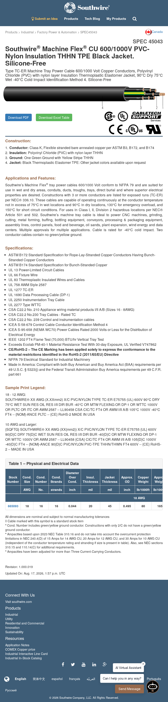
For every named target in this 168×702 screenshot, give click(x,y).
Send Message (129, 689)
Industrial (27, 32)
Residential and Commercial (24, 623)
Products (11, 32)
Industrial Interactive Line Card (26, 653)
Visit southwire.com (18, 601)
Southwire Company (71, 697)
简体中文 (39, 679)
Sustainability (14, 632)
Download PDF (18, 117)
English (20, 679)
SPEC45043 (88, 32)
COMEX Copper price (20, 649)
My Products (116, 18)
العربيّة (91, 679)
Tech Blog (92, 18)
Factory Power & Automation (57, 32)
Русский (11, 690)
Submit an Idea (46, 18)
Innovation (12, 627)
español (57, 679)
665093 (13, 506)
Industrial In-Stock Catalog (23, 658)
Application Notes (17, 645)
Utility (9, 619)
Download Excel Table (54, 117)
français (74, 679)
